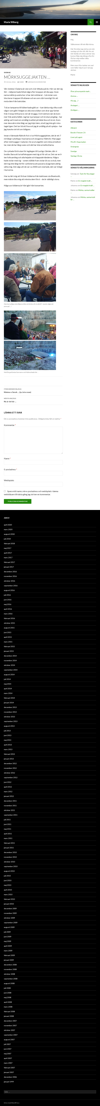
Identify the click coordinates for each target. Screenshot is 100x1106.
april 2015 (8, 637)
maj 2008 (7, 997)
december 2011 (10, 801)
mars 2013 (8, 749)
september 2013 (10, 721)
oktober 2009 (9, 918)
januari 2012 (9, 796)
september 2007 (10, 1035)
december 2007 (10, 1021)
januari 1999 (9, 1082)
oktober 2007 (9, 1030)
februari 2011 (9, 843)
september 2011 (10, 815)
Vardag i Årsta (76, 156)
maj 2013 (7, 740)
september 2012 (10, 777)
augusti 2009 (9, 927)
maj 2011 (7, 829)
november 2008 (10, 969)
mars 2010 (8, 894)
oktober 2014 (9, 665)
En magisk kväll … (85, 181)
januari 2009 (9, 960)
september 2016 (10, 585)
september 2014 (10, 670)
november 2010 (10, 857)
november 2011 (10, 805)
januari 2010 (9, 904)
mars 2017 (8, 557)
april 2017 (8, 553)
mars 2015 (8, 642)
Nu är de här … (10, 400)
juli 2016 (7, 595)
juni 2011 (7, 824)
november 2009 (10, 913)
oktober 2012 (9, 773)
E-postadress (10, 469)
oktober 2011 (9, 810)
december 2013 (10, 707)
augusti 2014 (9, 674)
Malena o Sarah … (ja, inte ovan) (17, 390)
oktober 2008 (9, 974)
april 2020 (8, 525)
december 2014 (10, 656)
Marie (21, 82)
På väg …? (74, 101)
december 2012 (10, 763)
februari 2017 (9, 562)
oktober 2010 (9, 862)
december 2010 (10, 852)
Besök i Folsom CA (78, 132)
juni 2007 (7, 1049)
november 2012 (10, 768)
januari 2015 (9, 651)
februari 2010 (9, 899)
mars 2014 (8, 693)
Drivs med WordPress (11, 1103)
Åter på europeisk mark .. (81, 91)
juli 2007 (7, 1044)
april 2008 (8, 1002)
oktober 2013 (9, 716)
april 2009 (8, 946)
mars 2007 (8, 1063)
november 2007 (10, 1025)
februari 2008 (9, 1011)
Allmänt (74, 128)
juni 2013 (7, 735)
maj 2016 (7, 604)
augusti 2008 (9, 983)
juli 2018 (7, 539)
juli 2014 (7, 679)
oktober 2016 (9, 581)
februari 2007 (9, 1067)
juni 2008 (7, 993)
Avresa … (74, 96)
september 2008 (10, 979)
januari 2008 (9, 1016)
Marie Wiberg (11, 22)
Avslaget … (75, 105)
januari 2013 (9, 759)
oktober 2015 (9, 623)
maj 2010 (7, 885)
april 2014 (8, 688)
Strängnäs (75, 146)
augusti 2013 (9, 726)
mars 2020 (8, 529)
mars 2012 (8, 791)
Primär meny (97, 22)
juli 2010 (7, 876)
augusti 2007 (9, 1039)
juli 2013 (7, 731)
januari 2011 (9, 848)
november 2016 (10, 576)
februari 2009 (9, 955)
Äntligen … (75, 110)
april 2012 (8, 787)
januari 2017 (9, 567)
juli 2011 (7, 819)
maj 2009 (7, 941)
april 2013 (8, 745)
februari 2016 (9, 618)
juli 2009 (7, 932)
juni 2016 (7, 599)
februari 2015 (9, 646)
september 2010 (10, 866)
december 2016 (10, 571)
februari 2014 (9, 698)
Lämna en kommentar (37, 82)
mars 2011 (8, 838)
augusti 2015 (9, 628)
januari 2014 (9, 702)
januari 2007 (9, 1072)
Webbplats (9, 480)
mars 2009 (8, 950)
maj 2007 (7, 1053)
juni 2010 (7, 880)
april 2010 (8, 890)
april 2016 (8, 609)
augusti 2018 (9, 534)
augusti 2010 (9, 871)
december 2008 (10, 965)
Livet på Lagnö (76, 137)
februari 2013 (9, 754)
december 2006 (10, 1077)
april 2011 (8, 833)
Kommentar (10, 425)
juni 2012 (7, 782)
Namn (7, 458)
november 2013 (10, 712)
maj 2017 (7, 548)
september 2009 (10, 922)
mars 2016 (8, 614)
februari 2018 (9, 543)
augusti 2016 (9, 590)
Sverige (7, 72)
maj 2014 (7, 684)
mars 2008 (8, 1007)
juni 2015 (7, 632)
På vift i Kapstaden (78, 142)
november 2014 (10, 660)
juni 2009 (7, 936)
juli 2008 (7, 988)
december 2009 (10, 908)
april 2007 (8, 1058)
